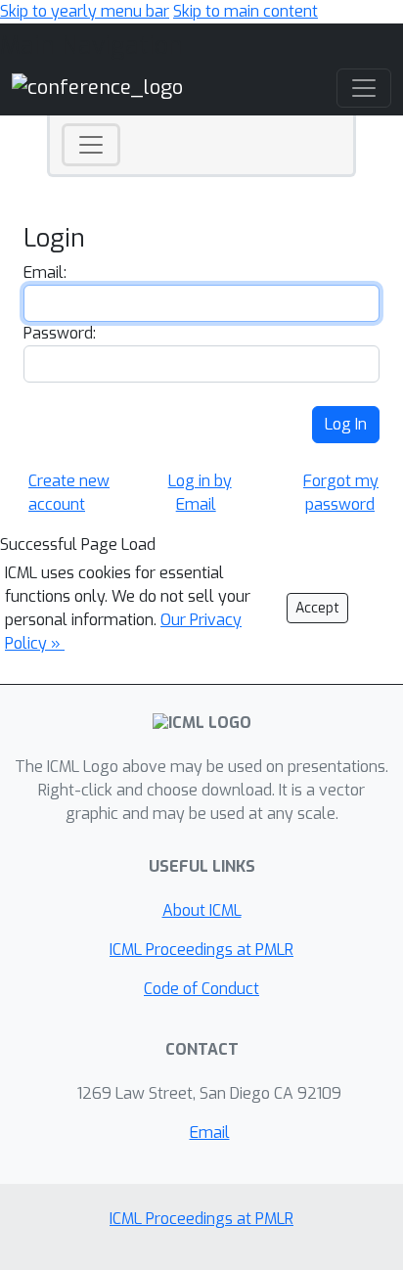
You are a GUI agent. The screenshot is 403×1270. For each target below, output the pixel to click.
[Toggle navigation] (91, 144)
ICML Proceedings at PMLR (201, 949)
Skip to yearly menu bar (84, 11)
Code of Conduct (201, 988)
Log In (346, 424)
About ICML (202, 910)
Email (210, 1132)
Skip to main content (245, 11)
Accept (317, 608)
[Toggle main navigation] (363, 88)
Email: (45, 272)
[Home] (97, 87)
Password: (59, 333)
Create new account (69, 493)
